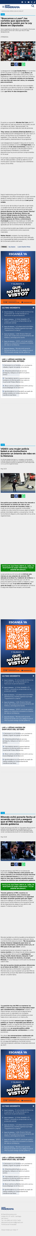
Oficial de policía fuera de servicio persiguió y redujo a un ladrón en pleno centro (16, 372)
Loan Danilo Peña (24, 247)
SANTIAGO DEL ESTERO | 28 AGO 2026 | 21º (12, 11)
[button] (3, 6)
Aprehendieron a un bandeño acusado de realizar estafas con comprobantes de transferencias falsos (18, 393)
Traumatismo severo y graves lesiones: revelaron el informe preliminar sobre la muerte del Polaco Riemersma (16, 380)
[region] (18, 106)
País (3, 14)
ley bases (12, 247)
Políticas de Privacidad (8, 1224)
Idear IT (15, 1230)
